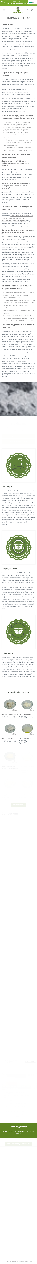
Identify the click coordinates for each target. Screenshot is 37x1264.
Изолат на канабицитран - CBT (27, 765)
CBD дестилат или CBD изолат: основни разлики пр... (17, 1089)
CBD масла (7, 894)
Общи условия (19, 1212)
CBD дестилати (9, 1011)
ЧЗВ (18, 1194)
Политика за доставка (18, 1216)
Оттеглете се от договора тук (18, 1203)
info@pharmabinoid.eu (18, 441)
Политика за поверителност (18, 1207)
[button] (4, 10)
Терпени (6, 1050)
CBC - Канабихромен (25, 738)
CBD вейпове (8, 933)
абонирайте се (30, 1252)
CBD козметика (9, 972)
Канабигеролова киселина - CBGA (27, 792)
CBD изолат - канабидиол (10, 714)
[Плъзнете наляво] (14, 1119)
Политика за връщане (18, 1199)
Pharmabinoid (14, 1261)
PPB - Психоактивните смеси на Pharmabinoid (16, 854)
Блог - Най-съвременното (18, 1221)
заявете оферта (19, 221)
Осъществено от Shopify (25, 1261)
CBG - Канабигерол (25, 714)
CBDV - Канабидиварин (9, 764)
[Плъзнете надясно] (23, 1119)
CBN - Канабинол (7, 738)
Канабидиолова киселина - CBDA (10, 792)
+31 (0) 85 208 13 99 (18, 436)
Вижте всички (18, 803)
